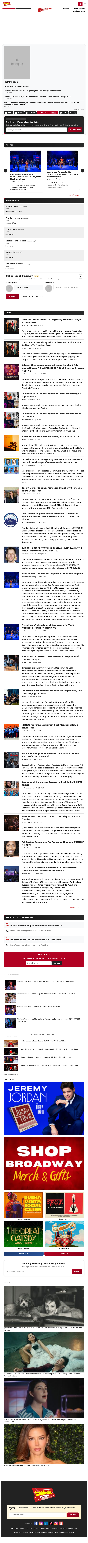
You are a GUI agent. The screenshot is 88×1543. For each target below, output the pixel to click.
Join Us (36, 1528)
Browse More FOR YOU (42, 1034)
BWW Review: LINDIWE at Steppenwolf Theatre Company (52, 573)
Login (74, 4)
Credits (31, 113)
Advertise (14, 1528)
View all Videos (10, 1074)
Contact (29, 1528)
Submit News (45, 1528)
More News (74, 907)
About (22, 1528)
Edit (64, 113)
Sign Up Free (75, 130)
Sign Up (57, 963)
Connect (12, 296)
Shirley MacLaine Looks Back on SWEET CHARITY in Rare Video (43, 1041)
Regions (55, 1528)
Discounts (64, 1253)
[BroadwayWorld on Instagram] (41, 1523)
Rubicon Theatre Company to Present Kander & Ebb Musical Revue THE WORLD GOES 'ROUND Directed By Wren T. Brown (41, 104)
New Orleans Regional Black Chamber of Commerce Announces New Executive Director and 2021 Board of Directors (50, 516)
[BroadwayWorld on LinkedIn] (46, 1523)
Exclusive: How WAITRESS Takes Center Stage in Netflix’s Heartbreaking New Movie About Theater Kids (41, 1420)
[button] (80, 4)
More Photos (74, 195)
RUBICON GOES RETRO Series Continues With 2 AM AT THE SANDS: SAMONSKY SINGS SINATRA (52, 549)
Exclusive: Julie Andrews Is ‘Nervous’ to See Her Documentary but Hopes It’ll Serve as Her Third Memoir (43, 1329)
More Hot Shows (23, 1253)
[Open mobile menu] (85, 4)
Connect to (49, 283)
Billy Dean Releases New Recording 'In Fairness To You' (51, 436)
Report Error (72, 1529)
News (20, 113)
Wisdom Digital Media (38, 1532)
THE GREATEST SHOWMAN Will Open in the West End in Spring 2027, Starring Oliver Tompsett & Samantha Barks (43, 1374)
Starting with (11, 283)
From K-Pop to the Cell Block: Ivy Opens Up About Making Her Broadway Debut (49, 1049)
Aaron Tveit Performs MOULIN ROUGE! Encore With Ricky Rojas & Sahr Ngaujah (49, 1065)
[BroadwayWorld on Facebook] (36, 1523)
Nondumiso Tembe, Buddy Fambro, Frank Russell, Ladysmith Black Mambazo (25, 178)
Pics (9, 113)
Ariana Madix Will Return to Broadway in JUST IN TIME (26, 1465)
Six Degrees (48, 113)
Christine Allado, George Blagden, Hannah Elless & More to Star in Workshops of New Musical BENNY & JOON (52, 461)
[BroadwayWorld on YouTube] (61, 1523)
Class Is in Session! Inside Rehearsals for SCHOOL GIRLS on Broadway (46, 1057)
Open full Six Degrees (32, 296)
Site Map (63, 1528)
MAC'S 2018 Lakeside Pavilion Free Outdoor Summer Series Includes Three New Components (49, 869)
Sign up (77, 1271)
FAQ (74, 113)
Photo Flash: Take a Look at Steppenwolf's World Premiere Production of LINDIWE (22, 187)
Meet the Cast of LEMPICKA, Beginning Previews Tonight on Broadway (32, 91)
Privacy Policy (68, 1532)
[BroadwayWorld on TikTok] (51, 1523)
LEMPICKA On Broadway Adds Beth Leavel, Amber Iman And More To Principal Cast (37, 97)
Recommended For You (13, 975)
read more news (79, 109)
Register (68, 4)
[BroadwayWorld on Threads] (56, 1523)
